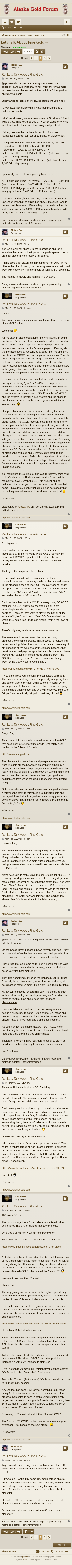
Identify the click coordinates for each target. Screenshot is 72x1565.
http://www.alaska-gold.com (16, 517)
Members (19, 23)
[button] (32, 58)
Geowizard (20, 294)
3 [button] (45, 58)
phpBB (25, 1556)
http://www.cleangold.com (16, 754)
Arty (25, 1559)
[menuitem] (68, 35)
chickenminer (19, 47)
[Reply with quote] (65, 66)
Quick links (6, 23)
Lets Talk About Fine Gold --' (24, 42)
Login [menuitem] (67, 23)
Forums (12, 23)
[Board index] (36, 10)
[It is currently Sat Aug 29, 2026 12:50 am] (63, 35)
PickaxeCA (16, 65)
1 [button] (36, 58)
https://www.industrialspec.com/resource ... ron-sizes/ (32, 1246)
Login (19, 27)
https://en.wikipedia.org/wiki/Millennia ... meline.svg (30, 668)
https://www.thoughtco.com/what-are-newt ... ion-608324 (33, 1168)
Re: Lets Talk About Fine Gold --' (24, 74)
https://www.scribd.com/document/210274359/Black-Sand (34, 1323)
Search (7, 27)
